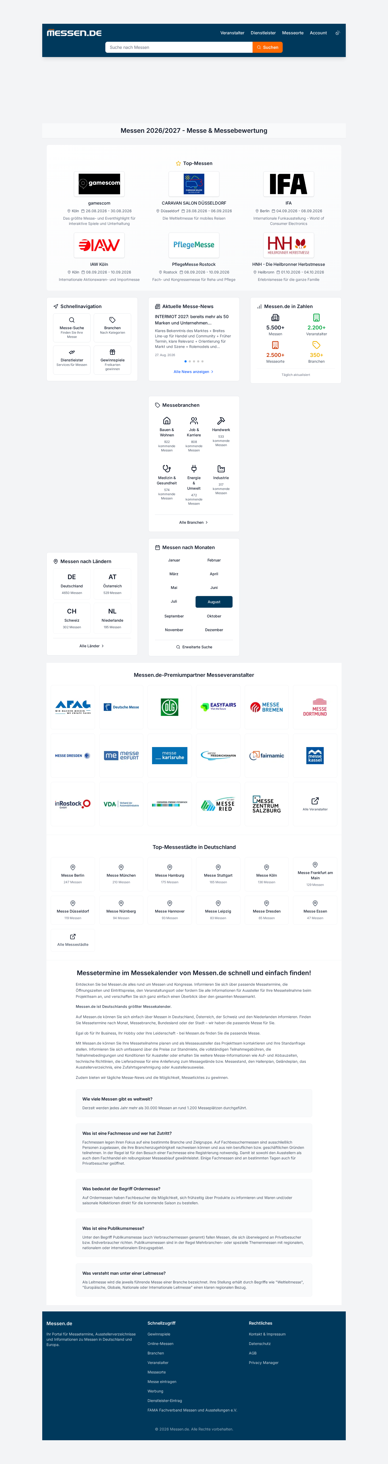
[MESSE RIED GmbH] (218, 804)
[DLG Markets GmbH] (170, 707)
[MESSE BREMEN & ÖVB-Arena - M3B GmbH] (267, 707)
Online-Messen (160, 1343)
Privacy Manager (263, 1362)
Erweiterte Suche (197, 647)
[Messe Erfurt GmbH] (121, 756)
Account (318, 32)
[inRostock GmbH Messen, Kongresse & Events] (73, 804)
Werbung (155, 1391)
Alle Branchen (191, 522)
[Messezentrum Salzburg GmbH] (267, 804)
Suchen (270, 47)
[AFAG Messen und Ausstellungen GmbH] (73, 707)
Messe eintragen (162, 1381)
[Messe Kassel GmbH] (315, 756)
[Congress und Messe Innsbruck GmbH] (170, 804)
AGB (253, 1353)
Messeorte (293, 32)
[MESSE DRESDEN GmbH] (73, 756)
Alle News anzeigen (191, 371)
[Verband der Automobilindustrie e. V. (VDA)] (121, 804)
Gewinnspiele (159, 1334)
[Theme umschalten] (337, 32)
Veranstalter (232, 32)
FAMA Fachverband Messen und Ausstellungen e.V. (192, 1410)
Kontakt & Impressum (267, 1334)
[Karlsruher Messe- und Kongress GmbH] (170, 756)
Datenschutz (260, 1343)
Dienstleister (263, 32)
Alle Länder (89, 646)
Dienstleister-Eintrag (165, 1400)
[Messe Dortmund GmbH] (315, 707)
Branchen (156, 1353)
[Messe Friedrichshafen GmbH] (218, 756)
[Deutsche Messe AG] (121, 707)
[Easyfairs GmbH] (218, 707)
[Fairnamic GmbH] (267, 756)
